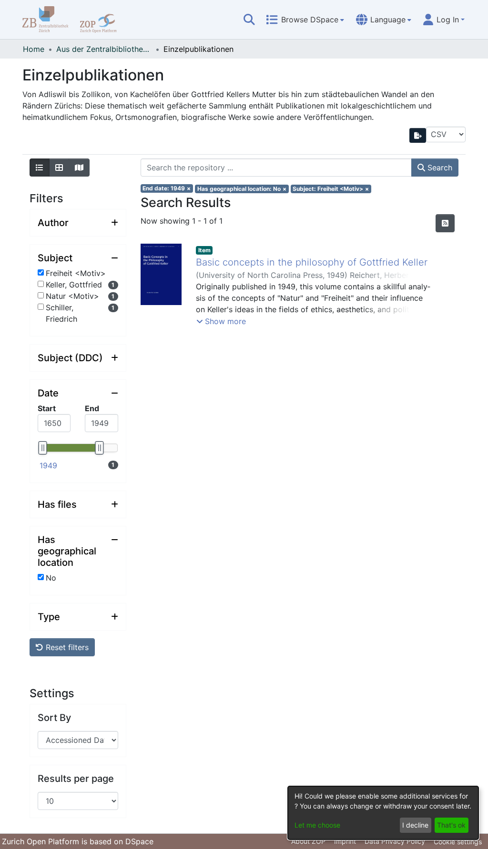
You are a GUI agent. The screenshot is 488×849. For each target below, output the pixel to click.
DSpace (139, 841)
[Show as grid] (59, 167)
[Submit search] (249, 19)
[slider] (42, 447)
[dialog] (383, 812)
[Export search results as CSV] (418, 135)
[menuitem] (305, 19)
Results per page (76, 778)
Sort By (54, 717)
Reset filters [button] (66, 647)
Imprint (345, 841)
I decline (415, 825)
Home (33, 49)
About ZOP (308, 841)
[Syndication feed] (445, 223)
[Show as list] (40, 167)
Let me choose (317, 825)
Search (438, 167)
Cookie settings (458, 842)
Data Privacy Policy (395, 841)
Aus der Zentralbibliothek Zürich (104, 49)
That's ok (451, 825)
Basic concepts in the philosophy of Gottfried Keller (311, 262)
